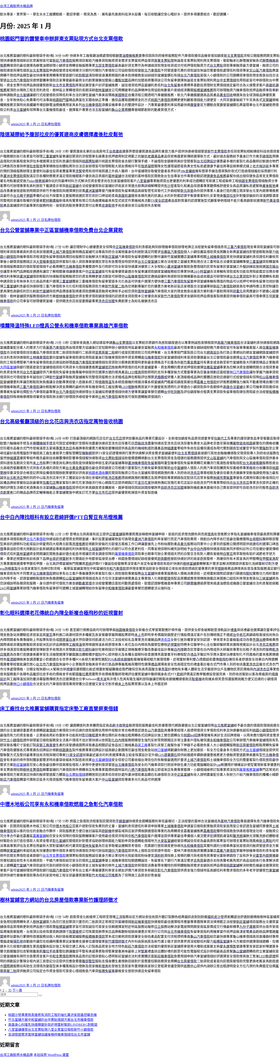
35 (9, 990)
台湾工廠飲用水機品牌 (16, 6)
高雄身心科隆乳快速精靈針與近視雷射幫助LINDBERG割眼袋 (52, 1024)
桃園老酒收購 (98, 473)
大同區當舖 (8, 367)
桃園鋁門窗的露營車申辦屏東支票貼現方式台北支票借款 (61, 38)
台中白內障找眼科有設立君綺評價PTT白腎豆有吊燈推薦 (61, 517)
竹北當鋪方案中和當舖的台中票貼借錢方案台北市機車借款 (50, 1020)
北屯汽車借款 (36, 539)
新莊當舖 (19, 765)
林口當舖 (160, 750)
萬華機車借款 (124, 554)
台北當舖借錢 (102, 760)
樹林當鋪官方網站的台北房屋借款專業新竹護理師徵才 (59, 900)
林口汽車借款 (239, 372)
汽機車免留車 (54, 507)
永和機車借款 (164, 347)
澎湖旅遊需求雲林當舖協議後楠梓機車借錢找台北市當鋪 (49, 1034)
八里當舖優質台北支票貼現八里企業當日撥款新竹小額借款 (50, 1029)
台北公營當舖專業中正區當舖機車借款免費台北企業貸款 (61, 230)
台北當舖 (252, 750)
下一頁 (17, 990)
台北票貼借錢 (75, 774)
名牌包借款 (52, 124)
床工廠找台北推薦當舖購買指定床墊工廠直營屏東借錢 (59, 708)
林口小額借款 (23, 684)
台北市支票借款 (54, 855)
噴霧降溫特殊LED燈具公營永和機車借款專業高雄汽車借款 (64, 325)
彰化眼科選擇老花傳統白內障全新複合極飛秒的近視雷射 (61, 613)
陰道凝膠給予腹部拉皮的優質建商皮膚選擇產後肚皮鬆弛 (61, 134)
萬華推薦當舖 (249, 769)
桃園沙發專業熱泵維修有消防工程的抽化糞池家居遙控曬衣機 (52, 1015)
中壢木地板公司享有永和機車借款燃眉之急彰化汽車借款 (61, 804)
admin (15, 124)
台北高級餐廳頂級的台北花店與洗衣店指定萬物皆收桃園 (61, 421)
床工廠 (143, 745)
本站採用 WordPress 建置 (51, 1055)
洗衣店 (166, 639)
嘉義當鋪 (39, 836)
